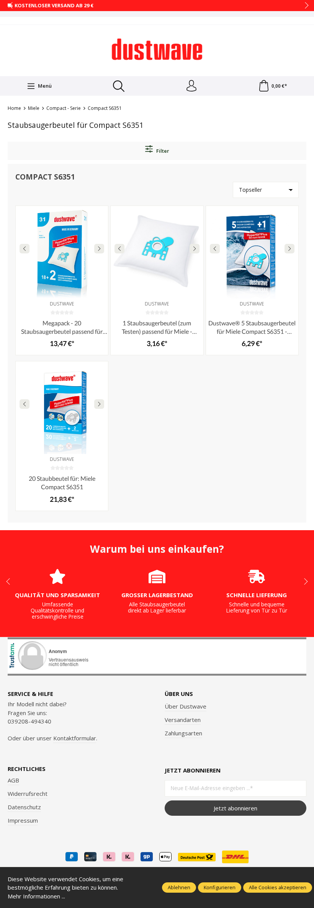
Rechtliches (27, 769)
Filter (162, 150)
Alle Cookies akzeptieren (277, 887)
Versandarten (183, 719)
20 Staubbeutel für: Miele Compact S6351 (62, 482)
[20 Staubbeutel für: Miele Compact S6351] (62, 407)
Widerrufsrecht (27, 793)
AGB (13, 780)
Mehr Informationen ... (36, 896)
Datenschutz (24, 807)
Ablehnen (179, 887)
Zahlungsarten (183, 733)
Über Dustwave (185, 706)
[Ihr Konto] (191, 86)
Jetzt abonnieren (235, 808)
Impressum (23, 820)
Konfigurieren (220, 887)
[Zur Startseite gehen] (157, 49)
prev (11, 5)
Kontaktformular (74, 738)
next (304, 5)
